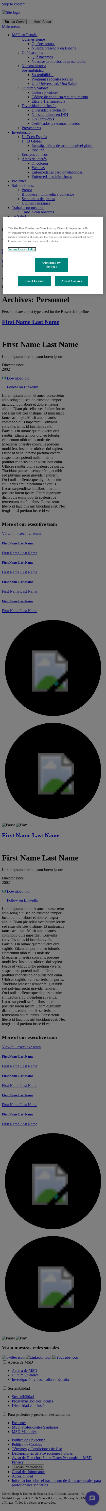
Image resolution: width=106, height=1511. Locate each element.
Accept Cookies (71, 280)
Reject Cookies (34, 280)
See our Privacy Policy (21, 249)
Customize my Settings (51, 264)
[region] (53, 255)
